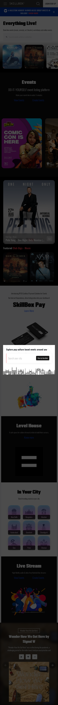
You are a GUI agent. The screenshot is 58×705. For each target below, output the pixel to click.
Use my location (43, 358)
